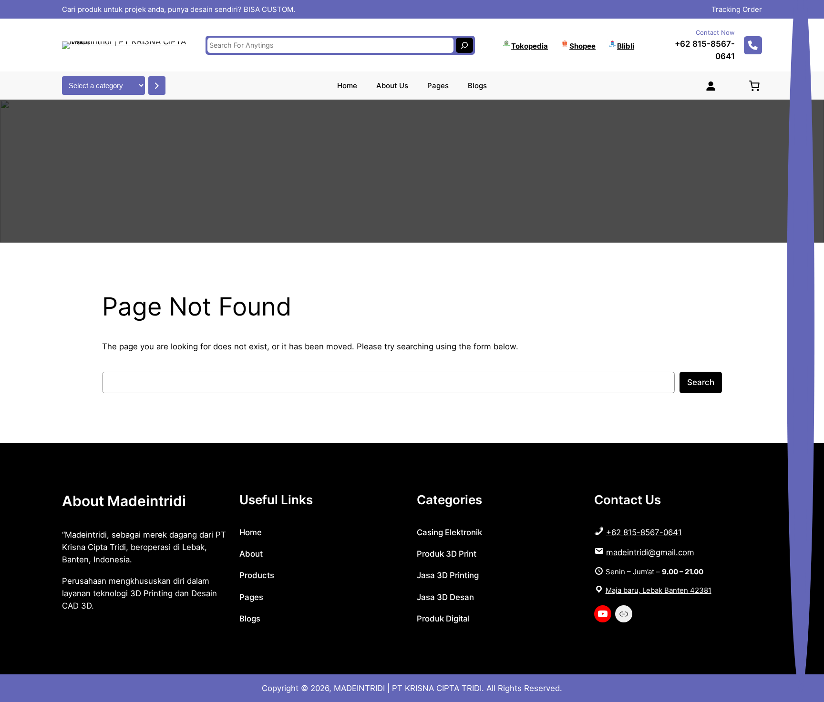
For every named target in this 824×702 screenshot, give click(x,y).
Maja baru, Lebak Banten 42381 (658, 590)
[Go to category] (156, 85)
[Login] (710, 86)
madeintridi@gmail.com (650, 552)
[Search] (464, 45)
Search (700, 382)
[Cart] (754, 86)
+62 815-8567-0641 (644, 532)
